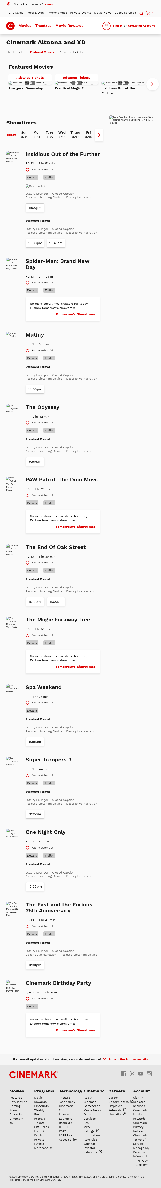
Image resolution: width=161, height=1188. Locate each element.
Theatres (43, 25)
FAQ (86, 1122)
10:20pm (35, 886)
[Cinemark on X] (132, 1074)
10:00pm (35, 243)
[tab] (11, 135)
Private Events (80, 12)
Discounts (41, 1106)
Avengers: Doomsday (25, 88)
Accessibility (68, 1139)
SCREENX (65, 1135)
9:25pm (35, 814)
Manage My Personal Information (142, 1152)
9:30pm (35, 965)
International (93, 1135)
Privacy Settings (142, 1162)
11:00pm (35, 208)
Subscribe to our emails (128, 1059)
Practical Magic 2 (69, 88)
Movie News (102, 12)
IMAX (62, 1131)
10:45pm (56, 243)
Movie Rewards (69, 25)
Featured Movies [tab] (42, 52)
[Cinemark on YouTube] (140, 1074)
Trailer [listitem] (49, 177)
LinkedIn (115, 1114)
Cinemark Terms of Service (140, 1139)
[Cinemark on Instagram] (149, 1074)
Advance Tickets (34, 78)
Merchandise (58, 12)
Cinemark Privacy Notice (140, 1127)
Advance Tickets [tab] (71, 52)
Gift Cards (16, 12)
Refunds (139, 1106)
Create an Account (141, 25)
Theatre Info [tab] (15, 52)
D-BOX (63, 1127)
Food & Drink (35, 12)
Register (139, 1101)
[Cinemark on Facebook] (123, 1074)
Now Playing (18, 1101)
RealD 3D (65, 1122)
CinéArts (15, 1114)
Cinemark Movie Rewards (140, 1114)
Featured (15, 1097)
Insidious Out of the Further (118, 90)
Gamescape (92, 1106)
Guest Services (125, 12)
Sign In (118, 25)
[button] (29, 4)
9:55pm (35, 742)
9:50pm (35, 462)
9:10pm (35, 602)
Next (152, 84)
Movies (24, 25)
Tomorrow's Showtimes (76, 314)
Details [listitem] (32, 177)
